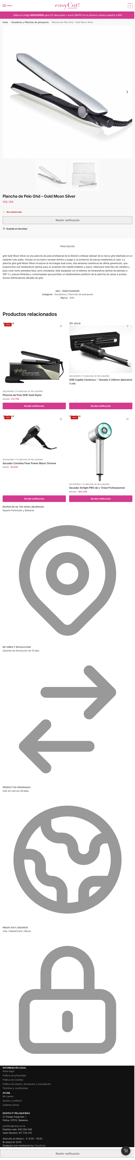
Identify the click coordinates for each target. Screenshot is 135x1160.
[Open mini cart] (125, 1150)
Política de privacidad (14, 1075)
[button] (130, 5)
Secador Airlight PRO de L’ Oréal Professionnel (97, 487)
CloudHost (39, 1145)
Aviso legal (8, 1071)
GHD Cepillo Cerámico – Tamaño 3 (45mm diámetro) (100, 379)
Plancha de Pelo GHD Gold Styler (22, 395)
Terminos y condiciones (15, 1088)
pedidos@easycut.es (14, 1125)
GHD (71, 297)
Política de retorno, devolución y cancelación (27, 1084)
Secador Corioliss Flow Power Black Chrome (29, 463)
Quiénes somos (11, 1104)
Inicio (5, 22)
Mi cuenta (8, 1096)
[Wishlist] (60, 326)
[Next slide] (127, 91)
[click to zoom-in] (67, 92)
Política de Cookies (13, 1079)
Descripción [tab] (67, 246)
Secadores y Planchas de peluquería (30, 22)
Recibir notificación (34, 406)
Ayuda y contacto (12, 1100)
